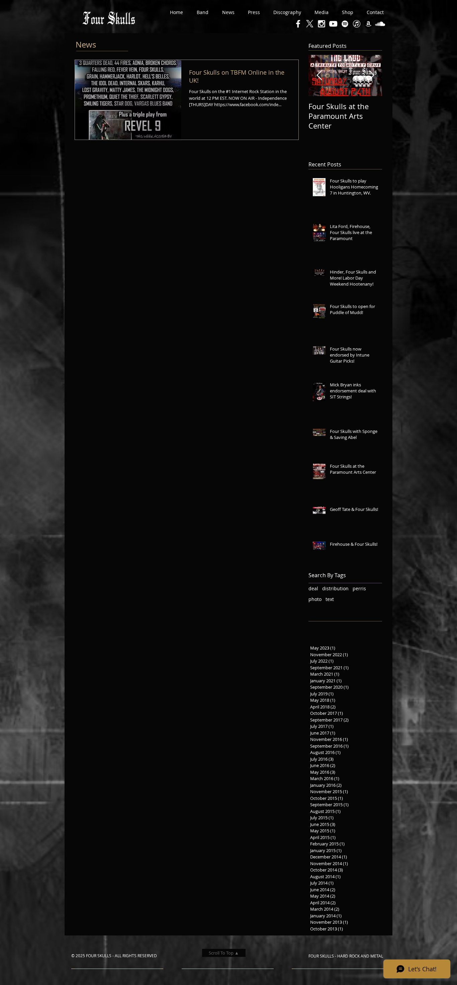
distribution (335, 588)
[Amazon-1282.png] (368, 24)
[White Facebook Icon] (298, 24)
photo (315, 599)
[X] (310, 24)
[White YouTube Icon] (333, 24)
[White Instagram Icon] (321, 24)
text (330, 599)
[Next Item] (371, 76)
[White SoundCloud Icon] (380, 24)
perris (359, 588)
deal (313, 588)
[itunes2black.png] (357, 24)
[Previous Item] (319, 76)
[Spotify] (345, 24)
